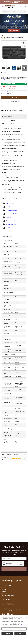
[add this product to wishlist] (23, 46)
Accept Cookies (20, 633)
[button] (2, 6)
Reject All (7, 633)
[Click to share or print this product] (23, 42)
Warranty (8, 206)
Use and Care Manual (11, 210)
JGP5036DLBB (8, 93)
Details (23, 83)
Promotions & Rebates (7, 586)
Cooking (9, 35)
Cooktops (14, 35)
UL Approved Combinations (13, 213)
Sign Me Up (14, 569)
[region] (14, 625)
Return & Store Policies (7, 595)
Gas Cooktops (21, 35)
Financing (3, 591)
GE (7, 91)
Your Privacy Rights (14, 629)
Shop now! (14, 2)
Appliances (3, 35)
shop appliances (14, 30)
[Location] (17, 6)
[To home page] (10, 7)
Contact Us (4, 593)
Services (3, 588)
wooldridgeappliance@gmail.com (13, 610)
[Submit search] (24, 11)
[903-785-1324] (21, 6)
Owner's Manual (10, 203)
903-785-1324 (9, 608)
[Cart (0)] (25, 6)
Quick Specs (9, 217)
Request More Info (15, 101)
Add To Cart (14, 97)
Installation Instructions (12, 228)
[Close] (26, 617)
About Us (3, 589)
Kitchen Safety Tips (11, 224)
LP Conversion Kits (11, 220)
